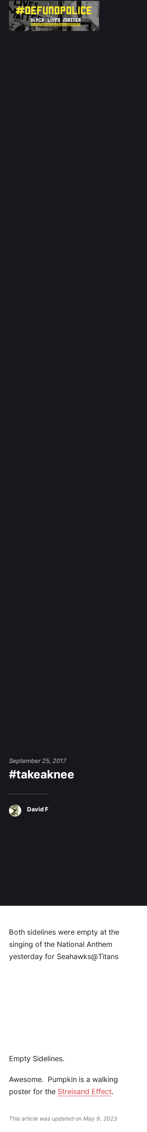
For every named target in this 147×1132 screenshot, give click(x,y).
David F (38, 809)
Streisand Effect (84, 1091)
